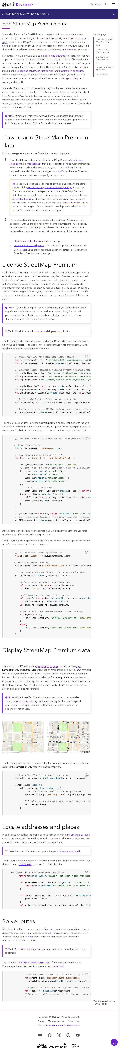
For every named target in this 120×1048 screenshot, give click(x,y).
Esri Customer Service (76, 203)
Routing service (45, 71)
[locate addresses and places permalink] (81, 827)
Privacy (41, 1021)
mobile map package (53, 56)
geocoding (77, 38)
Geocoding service (26, 71)
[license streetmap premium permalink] (79, 265)
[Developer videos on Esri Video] (68, 1035)
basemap (71, 50)
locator (31, 50)
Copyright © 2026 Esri (50, 1017)
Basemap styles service (71, 71)
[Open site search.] (107, 4)
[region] (47, 384)
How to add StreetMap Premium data (104, 42)
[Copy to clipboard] (87, 357)
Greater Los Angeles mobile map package (49, 188)
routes (48, 933)
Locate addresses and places (29, 246)
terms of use (48, 319)
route (5, 42)
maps (42, 38)
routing (33, 701)
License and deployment (48, 331)
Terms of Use (74, 1021)
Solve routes (20, 250)
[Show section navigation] (114, 14)
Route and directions (30, 949)
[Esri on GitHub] (49, 1035)
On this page (99, 34)
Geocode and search (69, 851)
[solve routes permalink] (37, 922)
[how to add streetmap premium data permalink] (17, 146)
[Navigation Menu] (114, 1042)
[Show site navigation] (114, 4)
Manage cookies (56, 1021)
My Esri (61, 171)
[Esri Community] (40, 1035)
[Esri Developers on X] (58, 1035)
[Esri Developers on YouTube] (77, 1035)
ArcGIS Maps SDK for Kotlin (20, 14)
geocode (55, 839)
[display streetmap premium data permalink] (5, 659)
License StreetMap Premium (102, 51)
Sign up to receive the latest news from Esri (59, 1025)
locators (40, 231)
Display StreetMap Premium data (31, 241)
